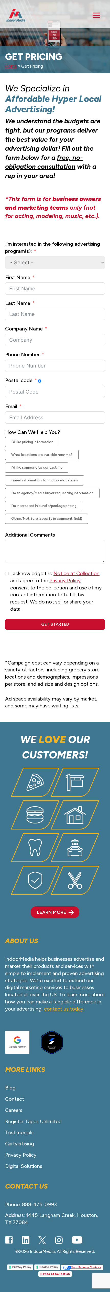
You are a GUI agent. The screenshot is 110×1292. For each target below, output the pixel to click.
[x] (42, 1240)
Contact (14, 1099)
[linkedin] (25, 1240)
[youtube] (77, 1240)
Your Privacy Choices (86, 1267)
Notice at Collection (76, 573)
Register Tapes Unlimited (33, 1121)
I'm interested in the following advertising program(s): (52, 247)
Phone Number (22, 354)
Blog (10, 1088)
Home (11, 66)
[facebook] (9, 1240)
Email (11, 406)
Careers (13, 1110)
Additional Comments (30, 535)
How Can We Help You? (32, 432)
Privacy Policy (65, 580)
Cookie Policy (48, 1267)
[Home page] (16, 15)
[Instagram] (59, 1240)
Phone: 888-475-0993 (31, 1204)
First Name (17, 277)
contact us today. (64, 1009)
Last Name (17, 303)
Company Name (24, 329)
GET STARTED (55, 624)
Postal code (18, 380)
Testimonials (19, 1132)
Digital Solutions (23, 1166)
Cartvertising (19, 1144)
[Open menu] (96, 15)
